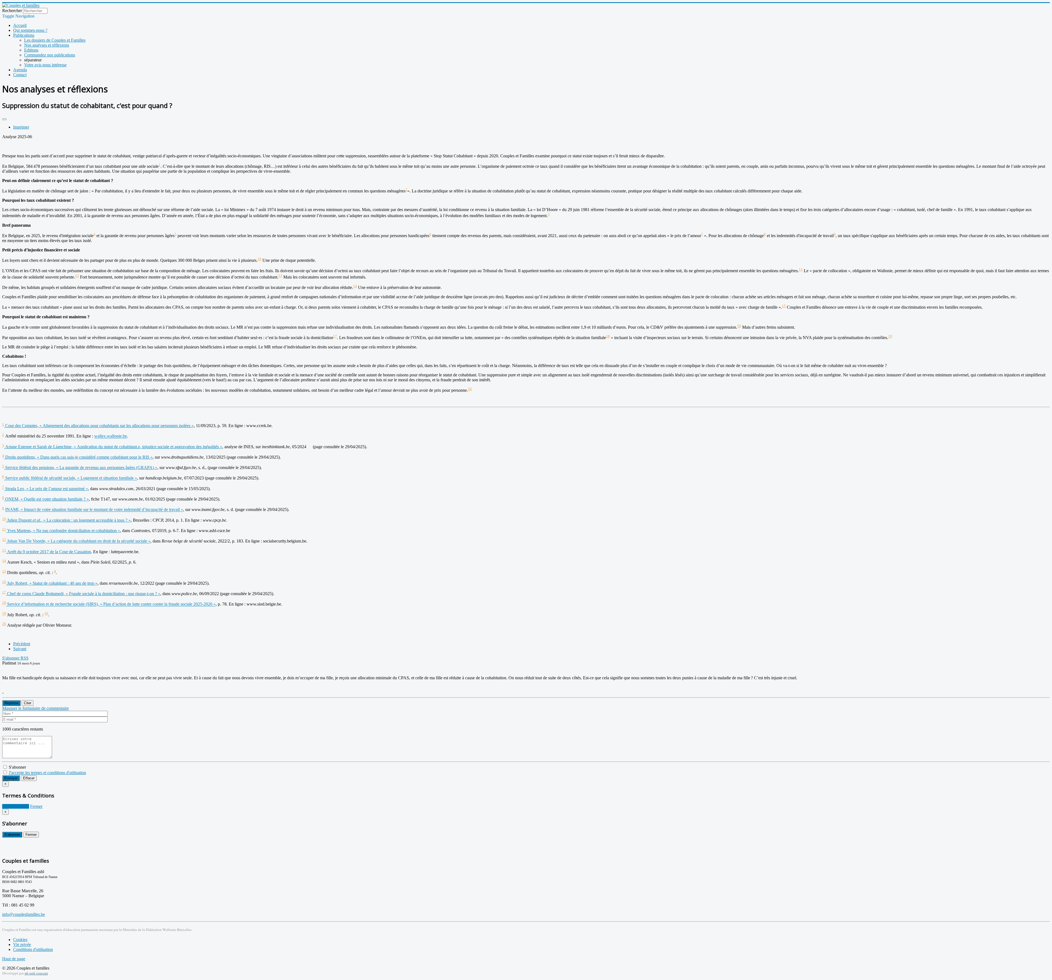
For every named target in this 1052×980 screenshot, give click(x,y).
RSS (24, 658)
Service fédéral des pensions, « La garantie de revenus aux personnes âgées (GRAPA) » (80, 467)
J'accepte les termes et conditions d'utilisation (47, 772)
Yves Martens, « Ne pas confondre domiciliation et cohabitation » (63, 530)
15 (784, 306)
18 (608, 336)
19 (890, 336)
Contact (20, 74)
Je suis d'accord (15, 806)
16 (739, 326)
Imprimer (21, 127)
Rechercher (12, 10)
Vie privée (22, 944)
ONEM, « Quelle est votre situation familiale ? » (46, 499)
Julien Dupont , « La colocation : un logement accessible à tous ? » (68, 520)
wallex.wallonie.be (110, 436)
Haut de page (13, 958)
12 (77, 276)
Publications (23, 35)
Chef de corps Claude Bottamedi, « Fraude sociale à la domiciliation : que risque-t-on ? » (83, 593)
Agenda (20, 69)
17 (335, 336)
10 (259, 259)
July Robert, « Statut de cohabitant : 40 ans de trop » (52, 583)
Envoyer (11, 778)
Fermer (36, 806)
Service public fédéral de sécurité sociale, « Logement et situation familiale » (70, 478)
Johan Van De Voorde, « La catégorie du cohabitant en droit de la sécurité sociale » (78, 541)
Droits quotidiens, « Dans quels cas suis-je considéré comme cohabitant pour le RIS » (78, 457)
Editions (31, 50)
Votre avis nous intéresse (45, 65)
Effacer (29, 778)
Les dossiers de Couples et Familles (54, 40)
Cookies (20, 939)
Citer (27, 703)
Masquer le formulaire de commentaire (35, 708)
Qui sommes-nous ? (30, 30)
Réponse (11, 703)
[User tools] (4, 119)
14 (355, 286)
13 (280, 276)
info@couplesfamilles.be (23, 914)
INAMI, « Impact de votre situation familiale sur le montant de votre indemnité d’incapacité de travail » (94, 509)
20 (470, 389)
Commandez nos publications (49, 55)
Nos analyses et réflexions (46, 45)
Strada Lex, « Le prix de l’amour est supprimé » (46, 488)
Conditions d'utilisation (33, 949)
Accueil (20, 25)
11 (801, 269)
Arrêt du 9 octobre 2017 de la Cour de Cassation (48, 551)
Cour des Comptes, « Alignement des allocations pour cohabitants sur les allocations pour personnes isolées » (99, 425)
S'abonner (11, 658)
